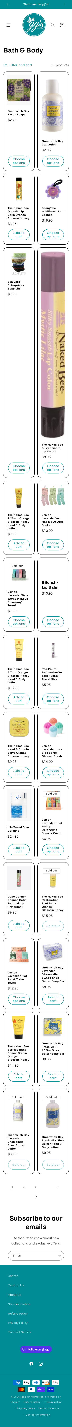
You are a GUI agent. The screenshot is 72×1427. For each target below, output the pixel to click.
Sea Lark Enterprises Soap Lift (16, 285)
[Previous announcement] (7, 4)
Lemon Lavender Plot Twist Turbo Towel (17, 977)
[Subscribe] (59, 1256)
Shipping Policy (19, 1304)
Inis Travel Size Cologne (18, 829)
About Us (14, 1294)
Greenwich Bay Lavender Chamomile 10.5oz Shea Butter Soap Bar (53, 974)
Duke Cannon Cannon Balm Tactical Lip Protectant (17, 901)
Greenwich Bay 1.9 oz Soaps (18, 113)
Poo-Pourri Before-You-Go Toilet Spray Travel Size (52, 674)
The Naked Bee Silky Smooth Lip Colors (52, 448)
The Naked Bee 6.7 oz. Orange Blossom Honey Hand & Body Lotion (18, 675)
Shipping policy (26, 1408)
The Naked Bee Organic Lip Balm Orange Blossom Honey (18, 213)
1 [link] (12, 1187)
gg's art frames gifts (33, 1397)
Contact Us (16, 1285)
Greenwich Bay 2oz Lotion (52, 143)
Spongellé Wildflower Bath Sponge (53, 211)
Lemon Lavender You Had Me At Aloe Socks (53, 519)
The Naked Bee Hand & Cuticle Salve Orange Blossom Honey (18, 751)
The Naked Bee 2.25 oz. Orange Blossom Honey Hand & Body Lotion (19, 521)
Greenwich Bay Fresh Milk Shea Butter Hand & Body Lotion (53, 1142)
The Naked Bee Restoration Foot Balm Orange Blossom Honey (53, 903)
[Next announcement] (64, 4)
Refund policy (32, 1402)
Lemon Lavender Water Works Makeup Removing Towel (19, 598)
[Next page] (36, 1196)
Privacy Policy (18, 1322)
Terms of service (49, 1408)
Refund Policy (17, 1313)
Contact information (38, 1415)
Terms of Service (19, 1332)
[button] (8, 25)
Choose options (19, 160)
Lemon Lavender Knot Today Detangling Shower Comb (52, 826)
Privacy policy (52, 1402)
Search (13, 1276)
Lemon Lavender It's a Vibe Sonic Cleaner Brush (52, 751)
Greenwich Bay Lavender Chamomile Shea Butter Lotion (18, 1142)
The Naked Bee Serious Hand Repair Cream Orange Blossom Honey (18, 1053)
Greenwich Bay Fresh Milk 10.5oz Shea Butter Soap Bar (53, 1048)
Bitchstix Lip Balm (50, 585)
